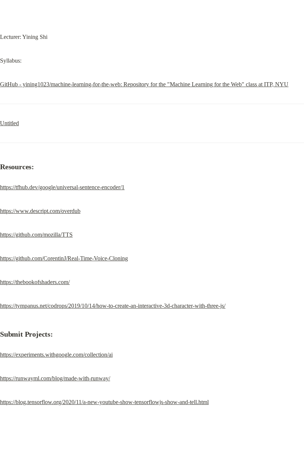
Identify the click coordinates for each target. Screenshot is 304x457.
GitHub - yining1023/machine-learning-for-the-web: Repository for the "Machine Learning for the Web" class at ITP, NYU (144, 84)
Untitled (9, 123)
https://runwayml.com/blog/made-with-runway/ (55, 378)
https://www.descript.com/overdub (40, 211)
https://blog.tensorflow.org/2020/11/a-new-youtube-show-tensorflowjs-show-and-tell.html (104, 402)
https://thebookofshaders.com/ (35, 282)
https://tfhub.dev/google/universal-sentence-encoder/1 (62, 187)
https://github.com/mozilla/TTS (36, 234)
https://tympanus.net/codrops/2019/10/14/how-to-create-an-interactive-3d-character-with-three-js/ (112, 306)
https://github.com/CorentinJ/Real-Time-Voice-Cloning (64, 258)
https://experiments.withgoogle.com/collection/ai (56, 354)
